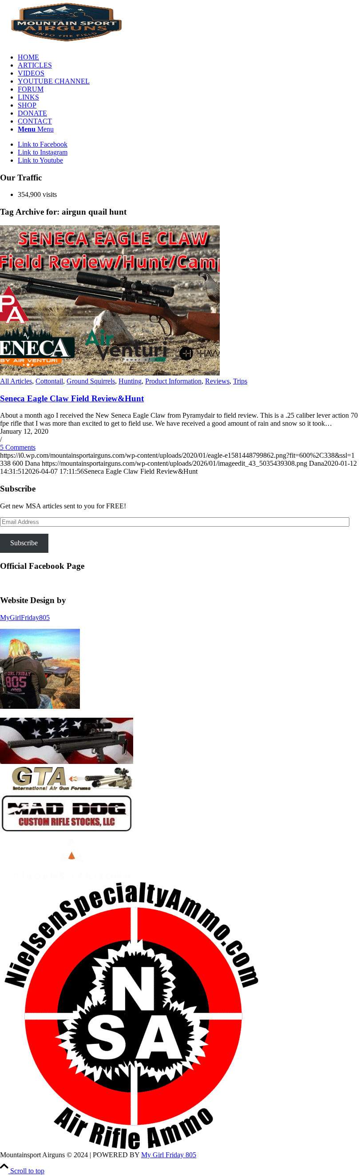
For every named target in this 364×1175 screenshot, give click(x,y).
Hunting (130, 381)
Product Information (173, 381)
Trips (240, 381)
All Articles (16, 381)
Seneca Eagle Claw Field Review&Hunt (72, 398)
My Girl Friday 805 (168, 1155)
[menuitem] (191, 57)
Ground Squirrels (91, 381)
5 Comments (18, 447)
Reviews (217, 381)
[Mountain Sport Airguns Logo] (66, 42)
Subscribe (24, 543)
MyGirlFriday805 (25, 617)
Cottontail (49, 381)
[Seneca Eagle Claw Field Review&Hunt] (110, 373)
